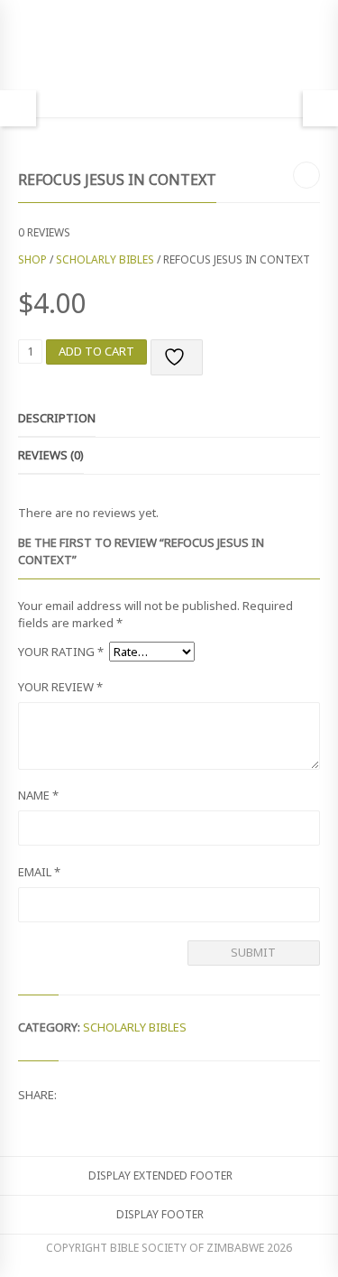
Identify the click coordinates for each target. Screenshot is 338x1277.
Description (57, 418)
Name (38, 795)
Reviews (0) (51, 455)
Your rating (61, 651)
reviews (44, 232)
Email (39, 872)
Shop (32, 259)
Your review (60, 687)
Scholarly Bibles (105, 259)
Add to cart (96, 351)
